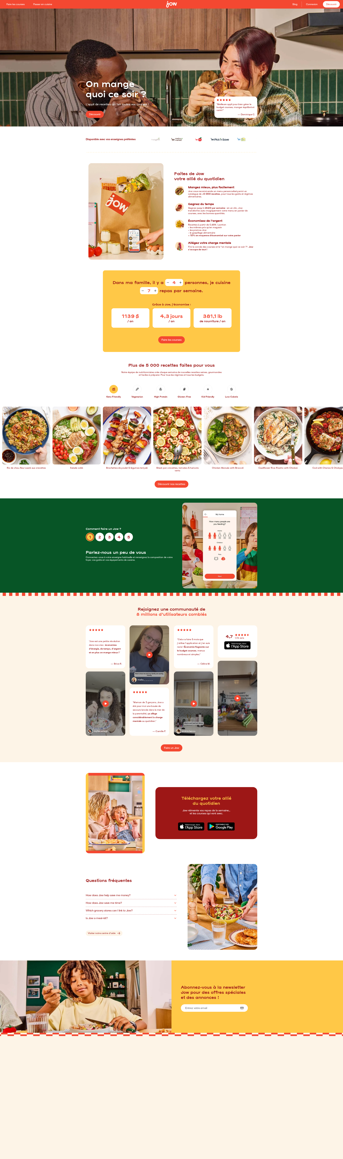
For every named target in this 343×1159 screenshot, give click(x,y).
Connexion (312, 4)
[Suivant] (338, 439)
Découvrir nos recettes (171, 484)
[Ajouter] (180, 282)
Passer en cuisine (42, 4)
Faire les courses (15, 4)
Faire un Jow (171, 747)
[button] (113, 391)
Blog (294, 4)
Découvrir (331, 4)
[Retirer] (167, 282)
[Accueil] (171, 4)
